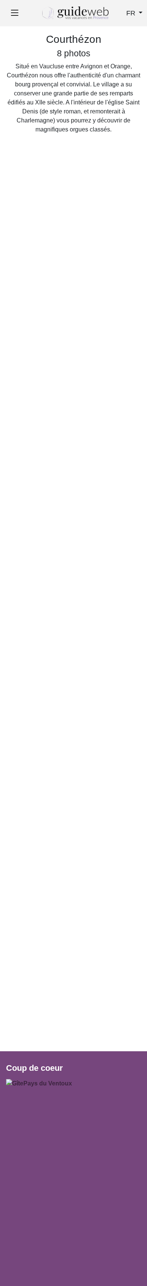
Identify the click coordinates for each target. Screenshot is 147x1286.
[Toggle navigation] (14, 13)
